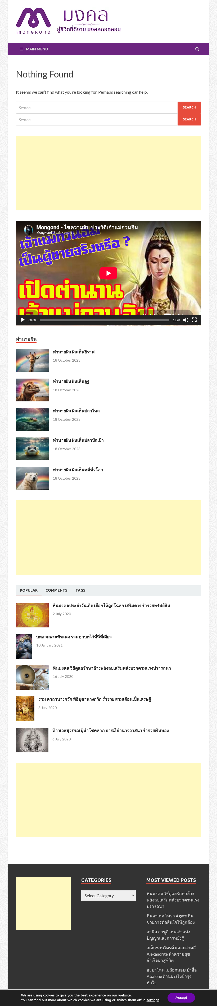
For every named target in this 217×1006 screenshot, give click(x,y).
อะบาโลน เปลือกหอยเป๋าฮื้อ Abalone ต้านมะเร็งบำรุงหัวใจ (172, 976)
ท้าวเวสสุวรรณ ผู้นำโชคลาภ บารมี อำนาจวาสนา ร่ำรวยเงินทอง (110, 730)
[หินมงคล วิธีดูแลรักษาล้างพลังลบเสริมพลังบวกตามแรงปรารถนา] (32, 668)
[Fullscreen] (194, 320)
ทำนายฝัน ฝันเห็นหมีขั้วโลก (78, 469)
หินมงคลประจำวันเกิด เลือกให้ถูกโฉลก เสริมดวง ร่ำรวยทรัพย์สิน (111, 605)
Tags (80, 590)
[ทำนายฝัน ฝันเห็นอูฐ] (32, 381)
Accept (181, 997)
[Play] (22, 320)
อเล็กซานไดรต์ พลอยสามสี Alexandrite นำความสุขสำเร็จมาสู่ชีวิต (171, 954)
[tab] (29, 590)
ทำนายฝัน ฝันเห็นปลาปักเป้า (78, 440)
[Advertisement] (108, 173)
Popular (29, 590)
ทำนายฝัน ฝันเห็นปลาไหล (76, 410)
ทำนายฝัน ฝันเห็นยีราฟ (73, 351)
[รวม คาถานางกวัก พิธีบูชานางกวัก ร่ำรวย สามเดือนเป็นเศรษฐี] (25, 699)
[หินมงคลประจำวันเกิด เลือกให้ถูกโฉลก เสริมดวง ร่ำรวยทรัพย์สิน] (32, 605)
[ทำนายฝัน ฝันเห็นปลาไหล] (32, 411)
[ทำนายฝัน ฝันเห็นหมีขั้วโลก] (32, 469)
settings (153, 1000)
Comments (56, 590)
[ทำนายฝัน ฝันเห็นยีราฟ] (32, 352)
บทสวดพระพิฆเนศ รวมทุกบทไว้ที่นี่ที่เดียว (74, 636)
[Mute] (185, 320)
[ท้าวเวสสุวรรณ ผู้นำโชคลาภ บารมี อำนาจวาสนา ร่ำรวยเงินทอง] (32, 730)
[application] (108, 273)
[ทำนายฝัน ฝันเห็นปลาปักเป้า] (32, 440)
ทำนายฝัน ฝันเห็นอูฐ (71, 381)
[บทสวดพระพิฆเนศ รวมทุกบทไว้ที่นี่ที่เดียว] (24, 637)
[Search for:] (108, 108)
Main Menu (37, 49)
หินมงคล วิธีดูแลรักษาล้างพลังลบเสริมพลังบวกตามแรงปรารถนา (112, 667)
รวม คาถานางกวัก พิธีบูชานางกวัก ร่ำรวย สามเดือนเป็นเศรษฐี (94, 698)
